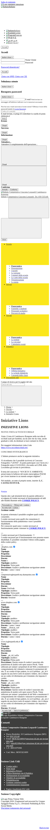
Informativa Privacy (14, 771)
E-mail (28, 99)
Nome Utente (30, 60)
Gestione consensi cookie (16, 782)
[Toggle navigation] (21, 228)
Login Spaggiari (20, 109)
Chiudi (4, 126)
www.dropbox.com (9, 602)
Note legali (10, 769)
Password (29, 63)
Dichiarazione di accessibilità (18, 775)
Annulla (5, 190)
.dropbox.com (7, 547)
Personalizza (7, 505)
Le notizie (10, 412)
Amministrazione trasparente (17, 785)
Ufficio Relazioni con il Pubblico (19, 773)
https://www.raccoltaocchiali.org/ (14, 447)
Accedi (4, 47)
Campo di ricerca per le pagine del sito (16, 382)
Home (8, 407)
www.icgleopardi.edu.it (11, 642)
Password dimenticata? (10, 67)
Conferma (13, 190)
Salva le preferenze (21, 711)
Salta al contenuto (8, 2)
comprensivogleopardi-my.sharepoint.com (18, 575)
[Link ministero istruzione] (12, 4)
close (4, 240)
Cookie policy (12, 766)
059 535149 (14, 736)
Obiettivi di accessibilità (15, 778)
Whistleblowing (12, 780)
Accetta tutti (10, 508)
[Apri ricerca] (28, 208)
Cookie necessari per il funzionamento (16, 535)
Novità (9, 409)
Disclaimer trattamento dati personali (16, 808)
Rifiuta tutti (21, 505)
